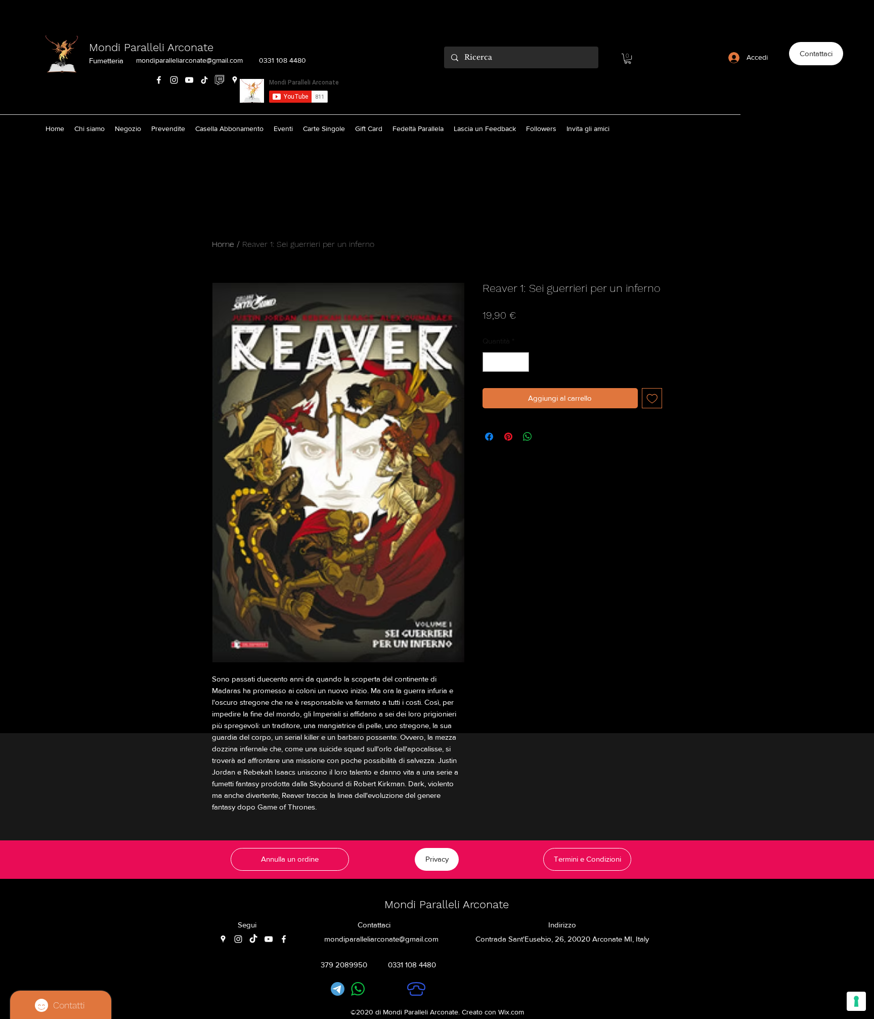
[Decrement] (491, 362)
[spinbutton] (506, 362)
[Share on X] (547, 437)
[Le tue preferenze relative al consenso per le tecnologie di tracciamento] (856, 1001)
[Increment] (521, 362)
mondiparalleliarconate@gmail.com (189, 60)
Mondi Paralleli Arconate (151, 47)
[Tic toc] (253, 939)
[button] (628, 59)
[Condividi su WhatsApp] (527, 437)
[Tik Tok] (204, 80)
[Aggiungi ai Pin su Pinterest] (508, 437)
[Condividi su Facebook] (489, 437)
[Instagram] (174, 80)
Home (223, 244)
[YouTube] (189, 80)
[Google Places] (235, 80)
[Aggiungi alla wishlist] (652, 398)
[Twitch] (219, 80)
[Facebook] (159, 80)
